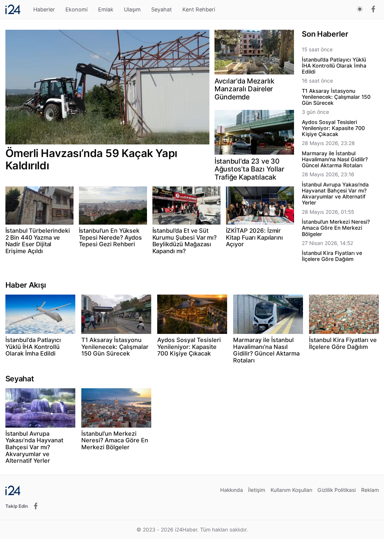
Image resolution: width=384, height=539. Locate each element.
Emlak (105, 9)
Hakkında (231, 490)
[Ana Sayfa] (12, 9)
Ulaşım (132, 9)
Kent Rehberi (198, 9)
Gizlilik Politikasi (336, 490)
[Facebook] (373, 10)
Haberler (44, 9)
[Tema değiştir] (359, 9)
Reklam (370, 490)
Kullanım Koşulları (291, 490)
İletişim (256, 490)
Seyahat (161, 9)
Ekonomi (76, 9)
